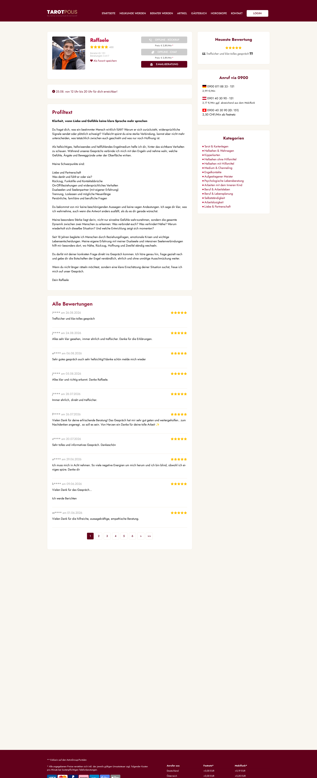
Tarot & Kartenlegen (216, 146)
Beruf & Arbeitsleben (217, 189)
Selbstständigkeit (214, 198)
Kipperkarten (212, 155)
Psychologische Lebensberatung (224, 181)
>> (149, 536)
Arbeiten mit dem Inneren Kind (223, 185)
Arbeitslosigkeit (213, 202)
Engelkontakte (212, 172)
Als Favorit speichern (105, 61)
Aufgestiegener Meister (218, 176)
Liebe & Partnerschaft (217, 206)
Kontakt (237, 13)
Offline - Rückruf (167, 40)
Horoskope (219, 13)
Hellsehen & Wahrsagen (219, 151)
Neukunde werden (133, 13)
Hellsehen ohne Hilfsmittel (220, 159)
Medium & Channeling (218, 168)
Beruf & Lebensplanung (218, 194)
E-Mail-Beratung (167, 64)
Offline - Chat (167, 52)
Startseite (108, 13)
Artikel (182, 13)
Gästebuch (199, 13)
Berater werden (161, 13)
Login (257, 13)
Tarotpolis (62, 13)
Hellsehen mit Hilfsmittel (219, 163)
